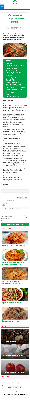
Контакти (6, 383)
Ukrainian (14, 387)
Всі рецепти (10, 27)
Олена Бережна (16, 30)
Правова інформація (17, 383)
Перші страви (18, 27)
